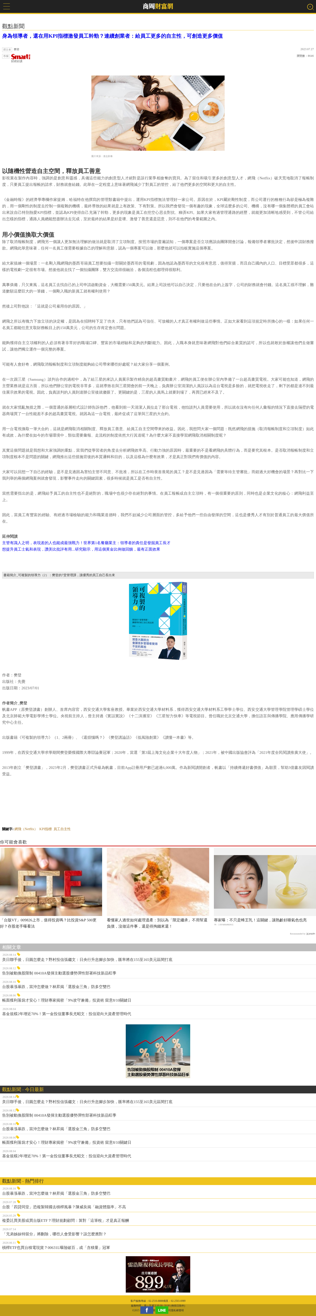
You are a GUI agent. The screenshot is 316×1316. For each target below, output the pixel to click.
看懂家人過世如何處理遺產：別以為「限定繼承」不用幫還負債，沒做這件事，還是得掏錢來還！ (157, 923)
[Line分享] (162, 1310)
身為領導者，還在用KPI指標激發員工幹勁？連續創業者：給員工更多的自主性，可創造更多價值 (112, 36)
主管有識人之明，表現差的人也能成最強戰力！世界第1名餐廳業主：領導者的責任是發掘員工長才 (86, 543)
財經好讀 (16, 61)
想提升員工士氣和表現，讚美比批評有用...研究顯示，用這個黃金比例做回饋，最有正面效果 (81, 549)
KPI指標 (45, 829)
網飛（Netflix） (26, 829)
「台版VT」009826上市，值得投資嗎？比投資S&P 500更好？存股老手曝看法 (48, 923)
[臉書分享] (147, 1310)
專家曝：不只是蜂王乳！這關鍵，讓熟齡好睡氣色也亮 (260, 920)
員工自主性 (62, 829)
